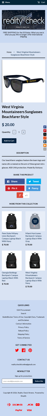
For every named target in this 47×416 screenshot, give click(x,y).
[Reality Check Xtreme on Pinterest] (30, 351)
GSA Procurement (23, 310)
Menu (7, 2)
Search (23, 313)
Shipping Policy (23, 334)
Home (9, 52)
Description (22, 153)
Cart (43, 2)
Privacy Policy (23, 327)
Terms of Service (23, 338)
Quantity (6, 132)
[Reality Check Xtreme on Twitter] (17, 351)
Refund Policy (23, 331)
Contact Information (23, 324)
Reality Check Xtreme (26, 393)
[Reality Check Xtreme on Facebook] (23, 351)
